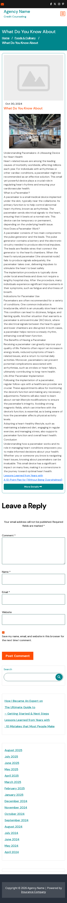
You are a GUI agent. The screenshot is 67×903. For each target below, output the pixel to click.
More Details (31, 486)
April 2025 (12, 776)
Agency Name (17, 11)
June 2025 (12, 763)
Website (7, 612)
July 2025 (11, 757)
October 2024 (15, 814)
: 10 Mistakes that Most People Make (30, 726)
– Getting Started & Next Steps (27, 714)
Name (6, 572)
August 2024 (13, 827)
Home (5, 38)
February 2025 (15, 788)
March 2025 (13, 782)
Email (6, 592)
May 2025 (11, 769)
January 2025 (14, 795)
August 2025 (13, 750)
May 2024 (11, 846)
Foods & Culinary (25, 38)
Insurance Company (33, 892)
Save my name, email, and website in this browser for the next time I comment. (33, 638)
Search (8, 669)
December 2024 (16, 801)
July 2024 (11, 833)
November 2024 (16, 807)
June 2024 (12, 839)
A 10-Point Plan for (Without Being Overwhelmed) (33, 479)
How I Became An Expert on (24, 701)
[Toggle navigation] (62, 13)
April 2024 (12, 852)
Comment (9, 535)
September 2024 (16, 820)
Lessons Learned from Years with (23, 475)
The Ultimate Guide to (20, 707)
